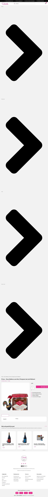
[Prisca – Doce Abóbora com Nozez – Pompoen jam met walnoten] (15, 404)
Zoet (2, 191)
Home (2, 6)
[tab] (5, 415)
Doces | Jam (3, 284)
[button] (46, 426)
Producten (3, 99)
